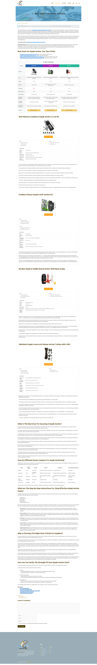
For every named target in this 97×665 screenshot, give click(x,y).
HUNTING (69, 3)
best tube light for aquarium (23, 597)
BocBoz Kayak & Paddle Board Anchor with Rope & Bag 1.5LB (32, 56)
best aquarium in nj (21, 596)
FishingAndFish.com (21, 652)
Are (73, 3)
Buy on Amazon (34, 110)
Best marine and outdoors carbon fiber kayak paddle (30, 590)
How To (51, 647)
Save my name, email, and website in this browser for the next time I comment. (33, 623)
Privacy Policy (43, 649)
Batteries (64, 3)
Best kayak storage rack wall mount (27, 591)
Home (52, 3)
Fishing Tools (57, 3)
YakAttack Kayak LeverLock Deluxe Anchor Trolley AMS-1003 (32, 57)
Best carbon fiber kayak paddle (26, 589)
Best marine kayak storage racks (26, 593)
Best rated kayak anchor (24, 588)
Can (76, 3)
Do (79, 3)
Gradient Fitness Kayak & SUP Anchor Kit (28, 55)
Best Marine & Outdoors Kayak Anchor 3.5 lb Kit (41, 30)
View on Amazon (48, 136)
